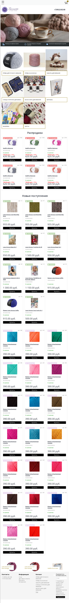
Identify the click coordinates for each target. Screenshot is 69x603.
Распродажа (35, 133)
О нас (20, 577)
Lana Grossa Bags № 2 (54, 247)
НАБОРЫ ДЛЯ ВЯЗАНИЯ (42, 583)
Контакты (5, 574)
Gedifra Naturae (8, 148)
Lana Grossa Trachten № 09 (33, 247)
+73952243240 (59, 9)
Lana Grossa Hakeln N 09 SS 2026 (11, 278)
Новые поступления (35, 196)
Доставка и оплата (24, 578)
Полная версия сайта (8, 601)
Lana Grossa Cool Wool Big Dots (11, 215)
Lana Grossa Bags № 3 (9, 247)
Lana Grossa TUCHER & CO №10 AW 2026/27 (33, 278)
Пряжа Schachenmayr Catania (9, 345)
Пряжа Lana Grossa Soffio (55, 278)
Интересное (22, 582)
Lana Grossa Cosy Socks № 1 (33, 310)
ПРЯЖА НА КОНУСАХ (41, 581)
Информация (24, 574)
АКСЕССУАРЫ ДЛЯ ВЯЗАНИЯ (41, 589)
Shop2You (63, 601)
